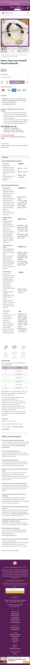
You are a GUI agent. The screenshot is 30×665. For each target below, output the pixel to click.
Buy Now (26, 662)
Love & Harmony (24, 145)
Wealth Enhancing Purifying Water (20, 513)
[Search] (20, 9)
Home (2, 54)
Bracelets (7, 54)
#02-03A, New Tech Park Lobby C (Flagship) (15, 600)
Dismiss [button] (18, 3)
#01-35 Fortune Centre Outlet (15, 604)
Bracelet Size (4, 74)
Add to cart (17, 82)
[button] (2, 32)
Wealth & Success (5, 147)
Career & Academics (15, 54)
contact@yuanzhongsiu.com (9, 535)
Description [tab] (5, 157)
